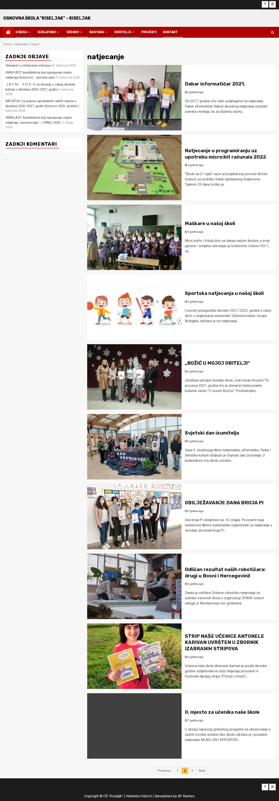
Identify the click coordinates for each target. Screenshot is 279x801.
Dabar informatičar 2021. (215, 84)
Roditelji (122, 32)
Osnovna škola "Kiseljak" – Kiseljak (47, 18)
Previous (164, 770)
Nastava (96, 32)
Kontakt (170, 32)
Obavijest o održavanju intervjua (28, 65)
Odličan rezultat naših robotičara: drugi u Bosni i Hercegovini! (225, 573)
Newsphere (163, 796)
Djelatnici (47, 32)
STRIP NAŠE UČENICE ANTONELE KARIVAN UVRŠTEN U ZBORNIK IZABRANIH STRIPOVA (224, 642)
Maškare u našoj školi (210, 223)
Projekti (149, 32)
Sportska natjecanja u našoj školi (224, 293)
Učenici (72, 32)
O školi (21, 32)
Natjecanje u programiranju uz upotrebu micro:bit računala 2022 (225, 154)
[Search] (272, 32)
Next (202, 770)
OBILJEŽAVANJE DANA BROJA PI (224, 503)
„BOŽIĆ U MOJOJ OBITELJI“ (217, 363)
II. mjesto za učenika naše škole (222, 712)
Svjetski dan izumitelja (212, 433)
